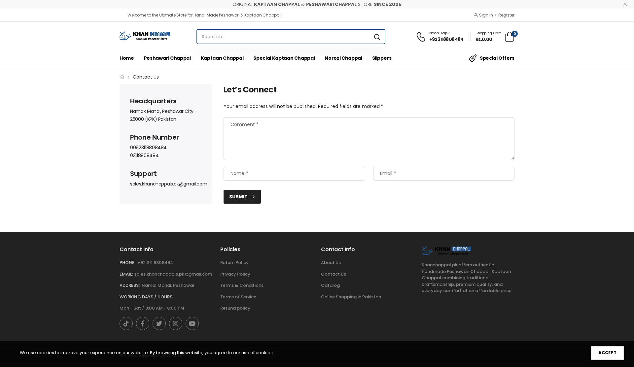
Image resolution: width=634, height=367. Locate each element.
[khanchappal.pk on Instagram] (175, 323)
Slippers (382, 58)
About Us (331, 262)
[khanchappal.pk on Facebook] (142, 323)
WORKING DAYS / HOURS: (146, 297)
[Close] (625, 4)
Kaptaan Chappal (222, 58)
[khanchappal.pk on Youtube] (192, 323)
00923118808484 (148, 147)
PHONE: (127, 262)
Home (127, 58)
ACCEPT (607, 353)
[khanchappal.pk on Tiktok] (126, 323)
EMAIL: (126, 274)
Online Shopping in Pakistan (351, 297)
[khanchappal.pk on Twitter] (159, 323)
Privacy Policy (235, 274)
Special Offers (497, 58)
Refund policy (235, 308)
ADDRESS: (130, 285)
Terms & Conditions (242, 285)
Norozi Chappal (343, 58)
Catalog (330, 285)
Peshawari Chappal (167, 58)
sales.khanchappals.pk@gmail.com (168, 184)
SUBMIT (238, 196)
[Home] (122, 77)
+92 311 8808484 (155, 262)
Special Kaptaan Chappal (284, 58)
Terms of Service (238, 297)
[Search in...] (377, 37)
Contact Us (333, 274)
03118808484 (144, 155)
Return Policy (234, 262)
